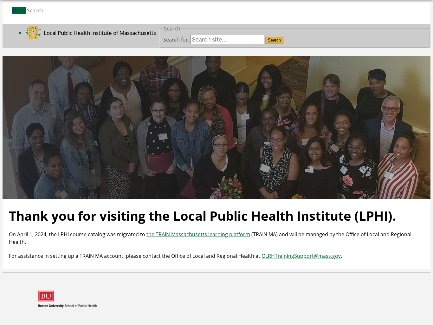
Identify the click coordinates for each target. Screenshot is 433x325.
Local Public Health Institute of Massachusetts (100, 32)
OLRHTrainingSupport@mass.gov (301, 255)
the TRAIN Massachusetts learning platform (198, 234)
